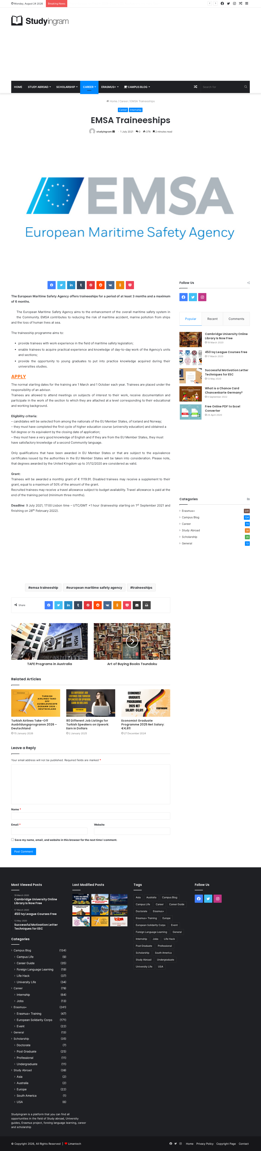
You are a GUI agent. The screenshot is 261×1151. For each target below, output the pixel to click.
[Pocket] (130, 285)
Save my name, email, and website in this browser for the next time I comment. (66, 839)
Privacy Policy (204, 1143)
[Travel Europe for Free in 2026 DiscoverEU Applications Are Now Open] (100, 899)
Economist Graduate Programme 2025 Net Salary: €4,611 (142, 724)
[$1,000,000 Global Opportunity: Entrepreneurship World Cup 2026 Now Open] (118, 899)
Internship (135, 109)
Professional (25, 1057)
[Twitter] (61, 285)
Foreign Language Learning (35, 969)
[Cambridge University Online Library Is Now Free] (190, 339)
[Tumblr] (81, 285)
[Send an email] (113, 131)
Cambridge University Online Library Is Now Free (226, 336)
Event (20, 1026)
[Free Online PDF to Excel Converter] (190, 412)
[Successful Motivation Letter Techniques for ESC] (190, 375)
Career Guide (25, 963)
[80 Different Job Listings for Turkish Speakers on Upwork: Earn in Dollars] (90, 703)
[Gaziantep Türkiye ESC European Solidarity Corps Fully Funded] (118, 921)
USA (20, 1102)
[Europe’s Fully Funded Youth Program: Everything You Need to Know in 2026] (100, 910)
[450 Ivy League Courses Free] (190, 357)
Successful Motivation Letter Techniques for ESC (226, 372)
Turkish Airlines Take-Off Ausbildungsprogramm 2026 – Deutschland (34, 724)
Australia (22, 1083)
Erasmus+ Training (29, 1013)
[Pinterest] (91, 285)
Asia (19, 1076)
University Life (26, 982)
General (187, 543)
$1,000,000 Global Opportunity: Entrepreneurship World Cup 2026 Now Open (118, 3)
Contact (244, 1143)
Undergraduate (27, 1064)
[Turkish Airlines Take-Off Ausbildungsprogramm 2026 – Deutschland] (35, 703)
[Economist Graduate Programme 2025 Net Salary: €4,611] (145, 703)
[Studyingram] (40, 21)
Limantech (74, 1143)
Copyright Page (226, 1143)
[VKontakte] (110, 285)
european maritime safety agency (95, 587)
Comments (236, 319)
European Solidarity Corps (34, 1020)
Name (16, 809)
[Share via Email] (137, 605)
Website (99, 824)
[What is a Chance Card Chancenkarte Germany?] (190, 394)
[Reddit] (100, 285)
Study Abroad (38, 87)
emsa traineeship (44, 587)
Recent (212, 319)
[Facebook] (52, 285)
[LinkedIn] (71, 285)
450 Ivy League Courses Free (226, 352)
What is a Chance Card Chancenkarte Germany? (224, 390)
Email (16, 824)
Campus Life (25, 956)
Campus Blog (137, 87)
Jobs (20, 1001)
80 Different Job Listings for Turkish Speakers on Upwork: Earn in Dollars (87, 724)
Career (88, 87)
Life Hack (23, 975)
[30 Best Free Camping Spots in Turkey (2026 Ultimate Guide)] (81, 899)
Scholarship (65, 87)
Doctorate (23, 1045)
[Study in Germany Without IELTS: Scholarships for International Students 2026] (81, 910)
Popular (190, 319)
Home (18, 87)
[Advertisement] (171, 44)
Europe (22, 1089)
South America (26, 1095)
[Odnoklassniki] (120, 285)
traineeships (142, 587)
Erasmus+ (108, 87)
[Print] (147, 605)
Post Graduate (26, 1051)
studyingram (104, 131)
